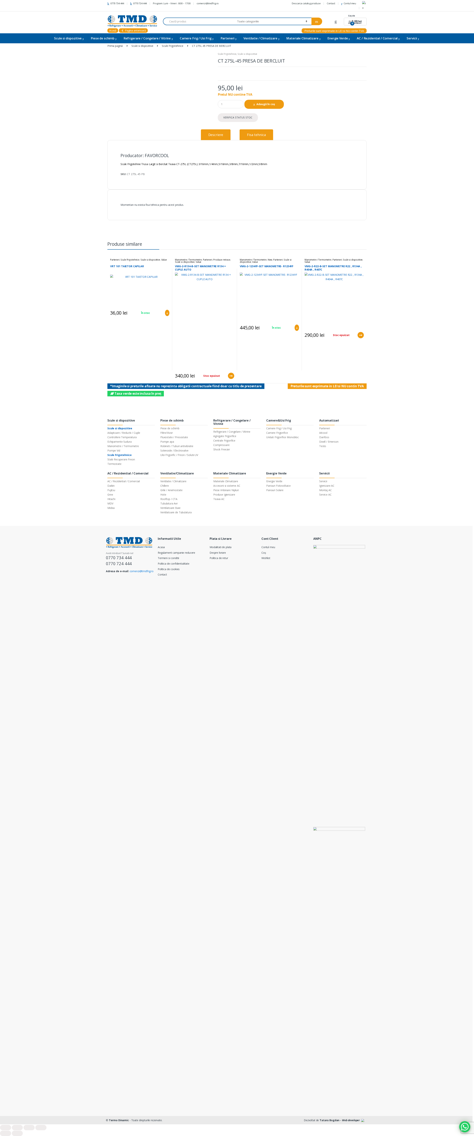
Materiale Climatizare (302, 38)
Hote (163, 494)
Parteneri (228, 38)
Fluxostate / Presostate (174, 437)
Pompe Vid (113, 450)
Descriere (215, 134)
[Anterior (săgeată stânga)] (5, 1133)
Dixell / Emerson (328, 441)
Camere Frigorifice (277, 432)
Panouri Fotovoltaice (278, 485)
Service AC (325, 494)
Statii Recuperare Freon (121, 459)
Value (164, 259)
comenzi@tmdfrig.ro (208, 3)
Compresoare (221, 445)
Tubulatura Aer (169, 503)
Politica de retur (219, 558)
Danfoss (324, 437)
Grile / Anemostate (171, 490)
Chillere (164, 485)
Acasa (161, 547)
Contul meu (350, 3)
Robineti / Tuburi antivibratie (176, 446)
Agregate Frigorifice (224, 436)
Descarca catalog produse (306, 3)
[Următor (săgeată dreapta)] (17, 1133)
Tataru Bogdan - (340, 1120)
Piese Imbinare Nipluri (226, 490)
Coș (263, 552)
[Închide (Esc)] (5, 1127)
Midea (111, 508)
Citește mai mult (231, 376)
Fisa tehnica (256, 134)
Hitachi (111, 499)
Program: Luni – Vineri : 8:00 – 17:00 (172, 3)
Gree (110, 494)
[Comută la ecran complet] (29, 1127)
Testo (322, 446)
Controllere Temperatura (122, 437)
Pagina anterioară (135, 30)
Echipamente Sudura (119, 441)
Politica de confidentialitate (173, 563)
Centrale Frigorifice (224, 440)
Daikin (111, 485)
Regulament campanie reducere (176, 552)
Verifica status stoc (237, 117)
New (270, 259)
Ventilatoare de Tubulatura (175, 512)
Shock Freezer (221, 449)
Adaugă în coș (265, 104)
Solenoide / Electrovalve (174, 450)
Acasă (112, 30)
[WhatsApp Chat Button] (464, 1126)
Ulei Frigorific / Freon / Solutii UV (179, 455)
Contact (331, 3)
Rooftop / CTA (168, 499)
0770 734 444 (117, 3)
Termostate (114, 464)
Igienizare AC (326, 485)
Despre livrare (218, 552)
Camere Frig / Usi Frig (195, 38)
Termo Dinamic (119, 1120)
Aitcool (323, 432)
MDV (110, 503)
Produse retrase (221, 259)
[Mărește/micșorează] (40, 1127)
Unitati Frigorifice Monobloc (282, 437)
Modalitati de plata (220, 547)
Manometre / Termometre (188, 259)
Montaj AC (325, 490)
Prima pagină (115, 46)
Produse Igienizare (224, 494)
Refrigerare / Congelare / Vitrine (147, 38)
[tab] (216, 134)
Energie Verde (337, 38)
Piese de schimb (102, 38)
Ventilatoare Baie (170, 508)
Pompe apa (167, 441)
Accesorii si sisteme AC (226, 485)
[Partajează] (17, 1127)
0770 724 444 (140, 3)
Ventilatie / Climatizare (260, 38)
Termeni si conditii (168, 558)
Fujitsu (111, 490)
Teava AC (219, 499)
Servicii (412, 38)
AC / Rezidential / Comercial (377, 38)
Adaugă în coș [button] (166, 313)
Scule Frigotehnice (172, 46)
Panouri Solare (274, 490)
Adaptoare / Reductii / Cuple (123, 432)
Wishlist (265, 558)
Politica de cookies (169, 569)
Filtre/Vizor (166, 432)
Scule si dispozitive (68, 38)
